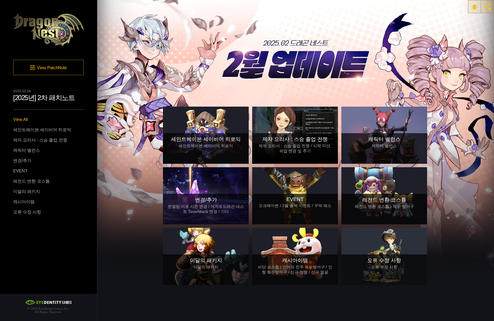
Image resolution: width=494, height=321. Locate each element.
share (487, 6)
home (474, 6)
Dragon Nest (48, 30)
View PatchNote (52, 67)
